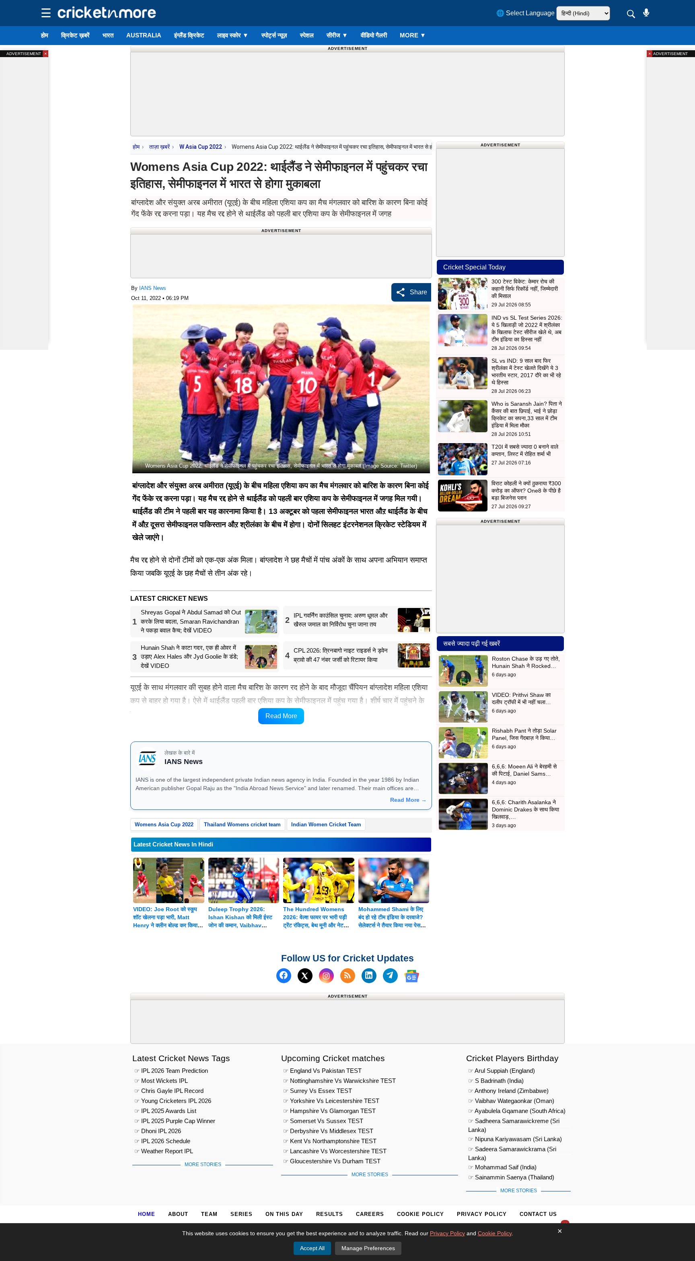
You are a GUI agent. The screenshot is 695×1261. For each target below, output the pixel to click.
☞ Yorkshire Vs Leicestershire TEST (331, 1100)
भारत (108, 35)
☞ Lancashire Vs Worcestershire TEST (335, 1150)
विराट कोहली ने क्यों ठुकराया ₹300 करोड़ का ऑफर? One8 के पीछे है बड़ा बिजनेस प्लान (526, 490)
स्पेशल (307, 35)
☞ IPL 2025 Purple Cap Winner (174, 1120)
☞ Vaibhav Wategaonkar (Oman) (511, 1100)
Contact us (538, 1214)
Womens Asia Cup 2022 (164, 824)
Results (329, 1214)
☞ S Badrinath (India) (496, 1080)
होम (44, 35)
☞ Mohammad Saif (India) (502, 1166)
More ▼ (413, 35)
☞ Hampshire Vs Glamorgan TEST (329, 1110)
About (178, 1214)
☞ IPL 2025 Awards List (165, 1110)
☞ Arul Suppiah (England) (501, 1070)
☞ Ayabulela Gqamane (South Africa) (516, 1110)
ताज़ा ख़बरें (159, 147)
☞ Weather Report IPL (163, 1150)
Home (146, 1214)
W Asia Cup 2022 (200, 147)
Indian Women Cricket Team (326, 824)
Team (209, 1214)
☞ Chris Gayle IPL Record (169, 1090)
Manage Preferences (368, 1248)
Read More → (408, 800)
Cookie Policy (420, 1214)
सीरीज (337, 35)
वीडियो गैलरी (374, 35)
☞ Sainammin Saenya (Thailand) (511, 1176)
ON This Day (284, 1214)
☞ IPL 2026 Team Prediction (171, 1070)
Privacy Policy (482, 1214)
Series (241, 1214)
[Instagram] (326, 976)
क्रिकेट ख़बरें (75, 35)
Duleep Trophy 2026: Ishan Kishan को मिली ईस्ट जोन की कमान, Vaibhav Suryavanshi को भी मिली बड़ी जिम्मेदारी (241, 925)
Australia (143, 35)
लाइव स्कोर (233, 35)
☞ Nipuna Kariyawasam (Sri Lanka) (515, 1138)
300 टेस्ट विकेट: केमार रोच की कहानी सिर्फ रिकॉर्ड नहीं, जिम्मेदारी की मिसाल (524, 288)
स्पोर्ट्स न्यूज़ (274, 35)
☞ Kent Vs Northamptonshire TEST (329, 1140)
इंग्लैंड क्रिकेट (189, 35)
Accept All (312, 1248)
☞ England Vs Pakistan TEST (322, 1070)
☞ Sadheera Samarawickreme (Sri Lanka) (513, 1121)
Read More (281, 716)
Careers (370, 1214)
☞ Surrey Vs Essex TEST (317, 1090)
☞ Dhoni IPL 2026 (157, 1130)
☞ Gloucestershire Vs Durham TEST (331, 1160)
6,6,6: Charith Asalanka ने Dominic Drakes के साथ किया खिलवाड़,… (525, 809)
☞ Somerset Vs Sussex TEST (323, 1120)
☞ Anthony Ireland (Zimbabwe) (508, 1090)
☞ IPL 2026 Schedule (162, 1140)
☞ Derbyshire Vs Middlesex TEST (328, 1130)
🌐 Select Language (525, 13)
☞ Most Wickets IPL (161, 1080)
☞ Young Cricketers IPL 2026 (172, 1100)
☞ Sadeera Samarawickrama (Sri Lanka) (512, 1149)
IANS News (152, 288)
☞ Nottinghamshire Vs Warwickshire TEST (339, 1080)
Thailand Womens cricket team (242, 824)
